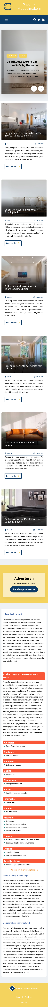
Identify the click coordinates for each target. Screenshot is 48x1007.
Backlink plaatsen (24, 589)
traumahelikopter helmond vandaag (20, 843)
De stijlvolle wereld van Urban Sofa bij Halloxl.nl (23, 63)
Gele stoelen (11, 821)
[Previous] (34, 89)
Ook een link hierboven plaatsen (24, 870)
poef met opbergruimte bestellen (19, 864)
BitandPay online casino (15, 746)
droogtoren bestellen (14, 783)
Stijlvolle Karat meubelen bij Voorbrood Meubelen (20, 287)
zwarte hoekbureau (13, 830)
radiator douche (12, 755)
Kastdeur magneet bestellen (17, 793)
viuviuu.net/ (10, 774)
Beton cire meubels (13, 765)
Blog (18, 997)
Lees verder (11, 166)
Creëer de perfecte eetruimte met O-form (23, 367)
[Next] (41, 89)
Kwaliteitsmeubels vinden (16, 824)
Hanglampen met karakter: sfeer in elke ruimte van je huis (23, 134)
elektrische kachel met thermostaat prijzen (22, 839)
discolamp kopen (12, 852)
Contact (28, 997)
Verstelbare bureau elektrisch (17, 827)
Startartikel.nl (11, 802)
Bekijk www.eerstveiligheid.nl (17, 855)
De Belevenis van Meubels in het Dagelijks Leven (23, 520)
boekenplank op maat (34, 697)
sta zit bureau (11, 811)
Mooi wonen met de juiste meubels (19, 444)
